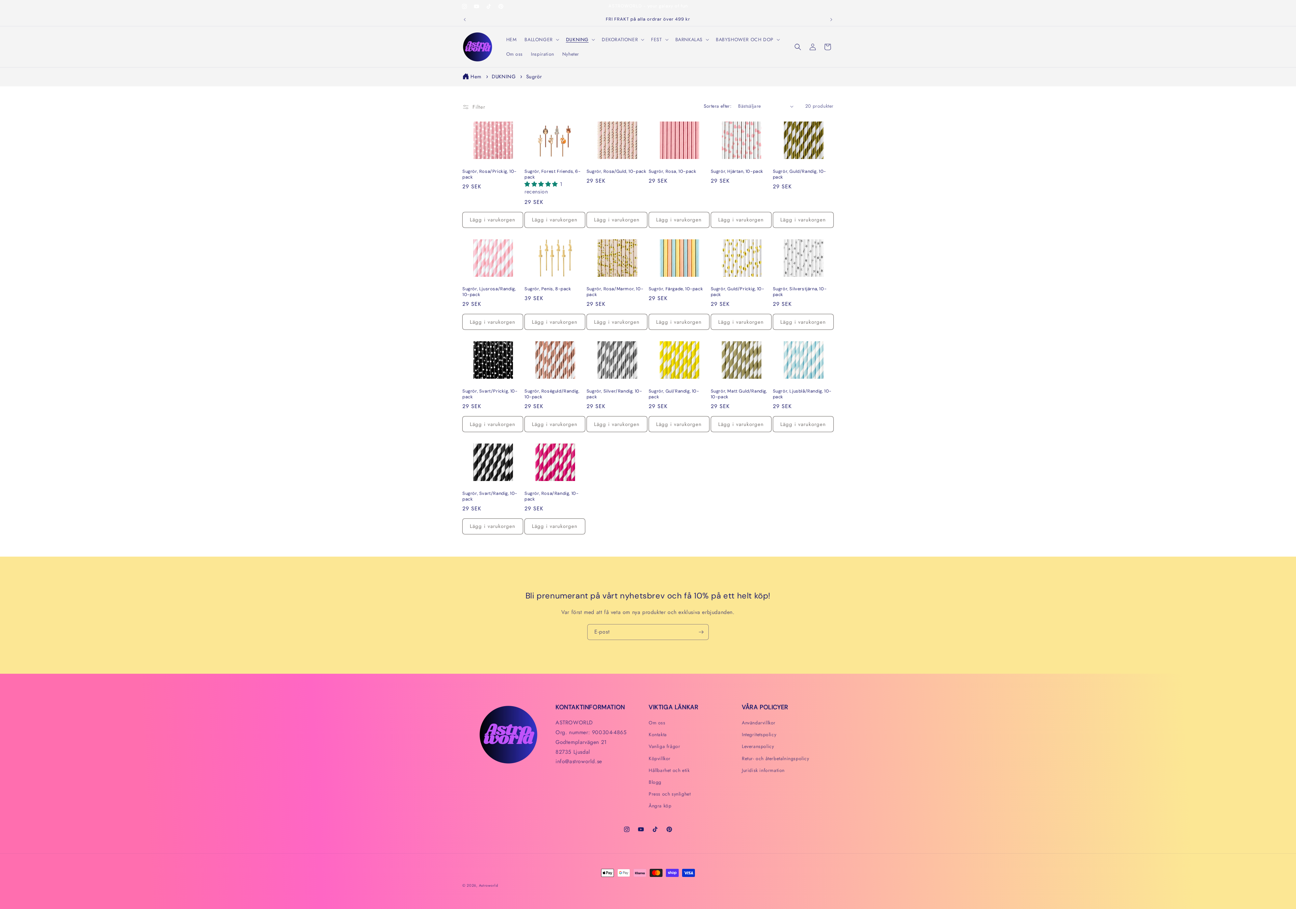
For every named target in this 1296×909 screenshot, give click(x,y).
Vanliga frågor (664, 746)
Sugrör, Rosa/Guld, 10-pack (617, 171)
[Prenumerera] (701, 632)
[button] (541, 39)
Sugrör (534, 76)
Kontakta (658, 734)
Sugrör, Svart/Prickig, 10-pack (490, 394)
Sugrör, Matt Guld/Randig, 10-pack (739, 394)
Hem (476, 76)
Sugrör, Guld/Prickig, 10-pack (737, 291)
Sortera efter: (718, 106)
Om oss (657, 722)
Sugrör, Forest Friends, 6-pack (552, 174)
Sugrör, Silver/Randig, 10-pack (614, 394)
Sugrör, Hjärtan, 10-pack (737, 171)
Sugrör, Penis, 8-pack (547, 289)
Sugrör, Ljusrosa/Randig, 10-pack (489, 291)
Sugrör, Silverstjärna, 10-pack (800, 291)
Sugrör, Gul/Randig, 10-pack (674, 394)
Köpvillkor (660, 758)
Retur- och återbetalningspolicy (775, 758)
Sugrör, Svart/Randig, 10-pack (489, 496)
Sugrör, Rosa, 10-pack (673, 171)
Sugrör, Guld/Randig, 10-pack (799, 174)
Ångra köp (660, 805)
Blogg (655, 782)
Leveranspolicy (758, 746)
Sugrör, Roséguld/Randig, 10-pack (551, 394)
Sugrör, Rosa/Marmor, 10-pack (615, 291)
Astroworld (488, 885)
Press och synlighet (670, 794)
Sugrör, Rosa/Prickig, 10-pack (489, 174)
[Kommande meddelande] (831, 19)
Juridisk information (763, 770)
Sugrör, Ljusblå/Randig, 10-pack (802, 394)
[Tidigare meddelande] (464, 19)
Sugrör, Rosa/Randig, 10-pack (551, 496)
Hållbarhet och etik (669, 770)
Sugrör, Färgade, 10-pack (676, 289)
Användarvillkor (759, 722)
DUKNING (505, 76)
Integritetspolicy (759, 734)
